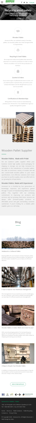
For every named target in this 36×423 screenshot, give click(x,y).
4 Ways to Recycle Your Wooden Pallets (13, 366)
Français (31, 2)
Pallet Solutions (17, 411)
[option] (18, 12)
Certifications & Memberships (18, 99)
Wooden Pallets (18, 37)
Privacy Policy (13, 413)
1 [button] (11, 18)
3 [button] (23, 18)
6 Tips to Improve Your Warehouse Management (16, 289)
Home (3, 411)
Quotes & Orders (18, 78)
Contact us (5, 413)
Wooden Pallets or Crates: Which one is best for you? (17, 328)
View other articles (18, 384)
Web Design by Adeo (8, 419)
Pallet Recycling (28, 411)
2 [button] (17, 18)
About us (9, 411)
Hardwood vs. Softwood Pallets (11, 251)
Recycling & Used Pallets (18, 56)
